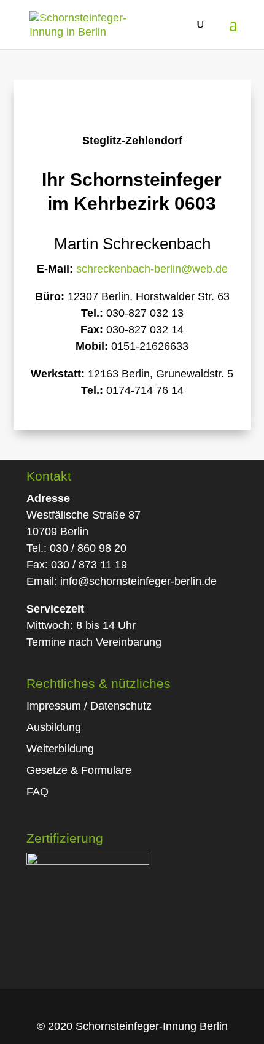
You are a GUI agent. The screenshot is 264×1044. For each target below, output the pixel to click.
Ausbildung (53, 727)
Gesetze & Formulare (78, 770)
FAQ (37, 792)
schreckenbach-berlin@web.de (152, 269)
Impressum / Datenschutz (89, 706)
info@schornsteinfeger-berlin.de (138, 581)
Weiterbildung (60, 749)
